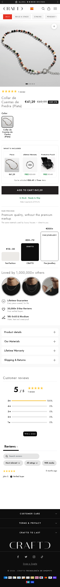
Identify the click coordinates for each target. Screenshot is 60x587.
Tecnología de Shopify (39, 570)
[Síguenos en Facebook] (18, 556)
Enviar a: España (30, 563)
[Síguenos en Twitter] (26, 556)
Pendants (52, 17)
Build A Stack (22, 17)
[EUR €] (31, 9)
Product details (12, 332)
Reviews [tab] (11, 446)
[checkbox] (49, 463)
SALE (7, 17)
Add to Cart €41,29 (30, 190)
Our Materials (12, 341)
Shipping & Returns (15, 360)
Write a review (30, 433)
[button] (30, 401)
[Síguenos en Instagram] (34, 556)
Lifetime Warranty (14, 350)
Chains (37, 17)
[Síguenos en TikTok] (42, 556)
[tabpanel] (30, 476)
